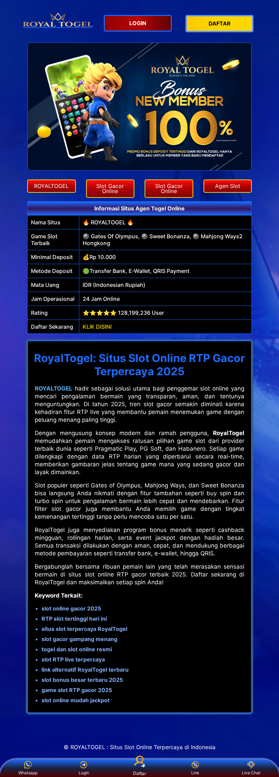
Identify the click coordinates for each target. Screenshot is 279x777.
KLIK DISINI (97, 326)
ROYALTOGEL (53, 388)
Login (84, 772)
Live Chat (251, 772)
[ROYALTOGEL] (58, 19)
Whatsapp (27, 772)
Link (195, 772)
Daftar (139, 773)
